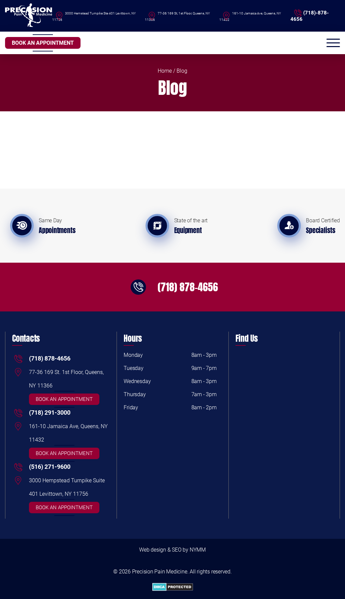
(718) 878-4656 (188, 287)
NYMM (198, 550)
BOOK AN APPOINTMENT (43, 43)
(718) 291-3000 (49, 412)
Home (165, 71)
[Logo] (28, 15)
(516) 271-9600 (49, 466)
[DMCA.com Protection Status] (172, 587)
